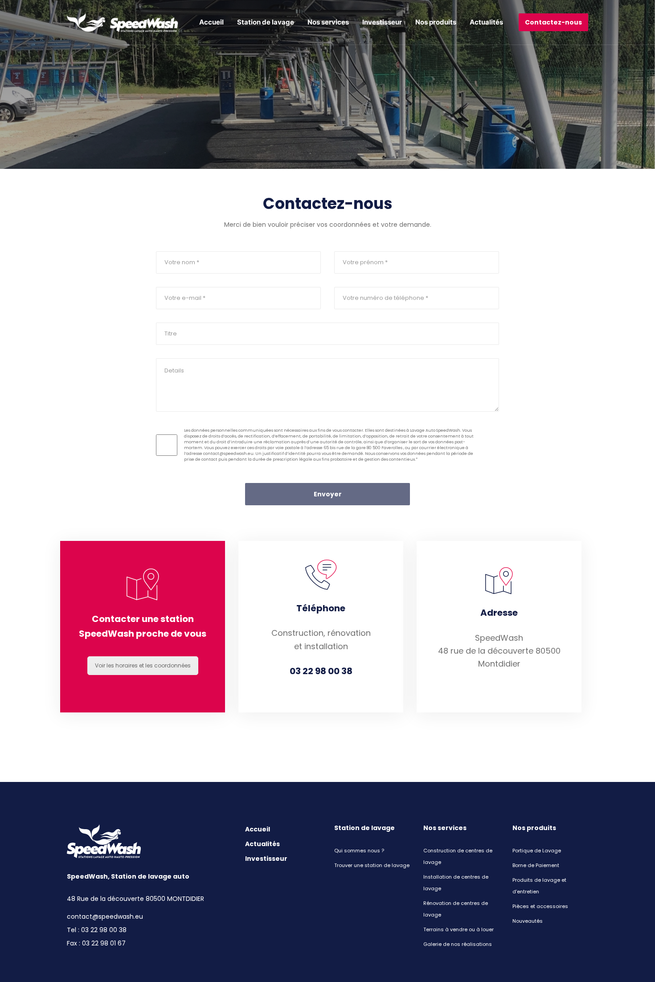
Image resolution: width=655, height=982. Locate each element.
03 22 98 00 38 (104, 929)
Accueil (211, 22)
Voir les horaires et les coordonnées (143, 665)
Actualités (486, 22)
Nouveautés (527, 921)
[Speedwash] (122, 22)
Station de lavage (265, 22)
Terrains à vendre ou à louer (458, 929)
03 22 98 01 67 (104, 943)
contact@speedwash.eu (105, 916)
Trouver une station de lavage (371, 865)
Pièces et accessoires (540, 906)
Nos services (328, 22)
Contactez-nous (553, 22)
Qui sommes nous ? (359, 850)
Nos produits (435, 22)
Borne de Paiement (535, 865)
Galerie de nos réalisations (457, 944)
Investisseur (382, 22)
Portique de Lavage (536, 850)
